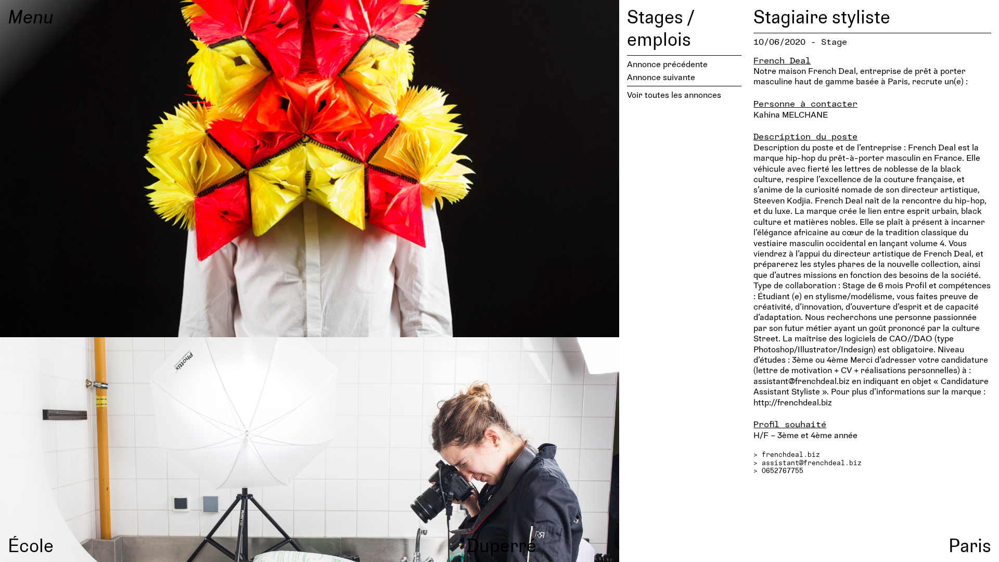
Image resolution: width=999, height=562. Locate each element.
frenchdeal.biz (791, 454)
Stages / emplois (660, 27)
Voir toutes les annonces (674, 94)
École (31, 544)
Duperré (501, 544)
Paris (970, 544)
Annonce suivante (661, 76)
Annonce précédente (667, 63)
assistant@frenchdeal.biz (812, 462)
